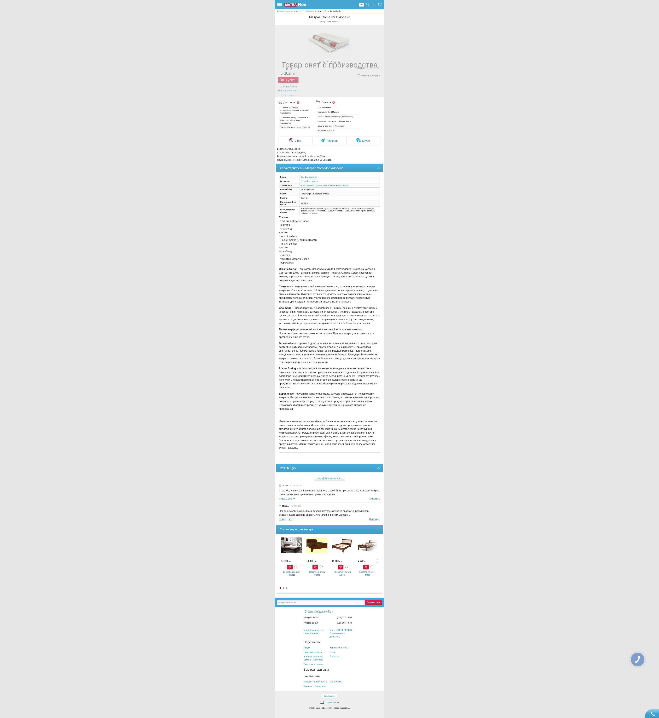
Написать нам (311, 633)
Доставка (289, 102)
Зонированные (307, 185)
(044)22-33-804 (344, 617)
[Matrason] (295, 6)
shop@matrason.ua (313, 630)
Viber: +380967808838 (341, 630)
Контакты (334, 656)
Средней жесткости (309, 181)
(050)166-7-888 (344, 622)
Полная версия (332, 702)
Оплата (326, 102)
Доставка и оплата (313, 664)
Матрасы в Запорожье (315, 681)
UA (361, 5)
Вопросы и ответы (339, 647)
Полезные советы (313, 652)
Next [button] (375, 561)
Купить (290, 567)
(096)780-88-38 (311, 617)
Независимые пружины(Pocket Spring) (332, 185)
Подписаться (373, 602)
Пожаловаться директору (337, 635)
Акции (307, 647)
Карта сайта (336, 681)
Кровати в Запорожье (315, 686)
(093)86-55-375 (311, 622)
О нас (333, 652)
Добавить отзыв (331, 478)
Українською (329, 696)
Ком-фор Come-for (309, 177)
